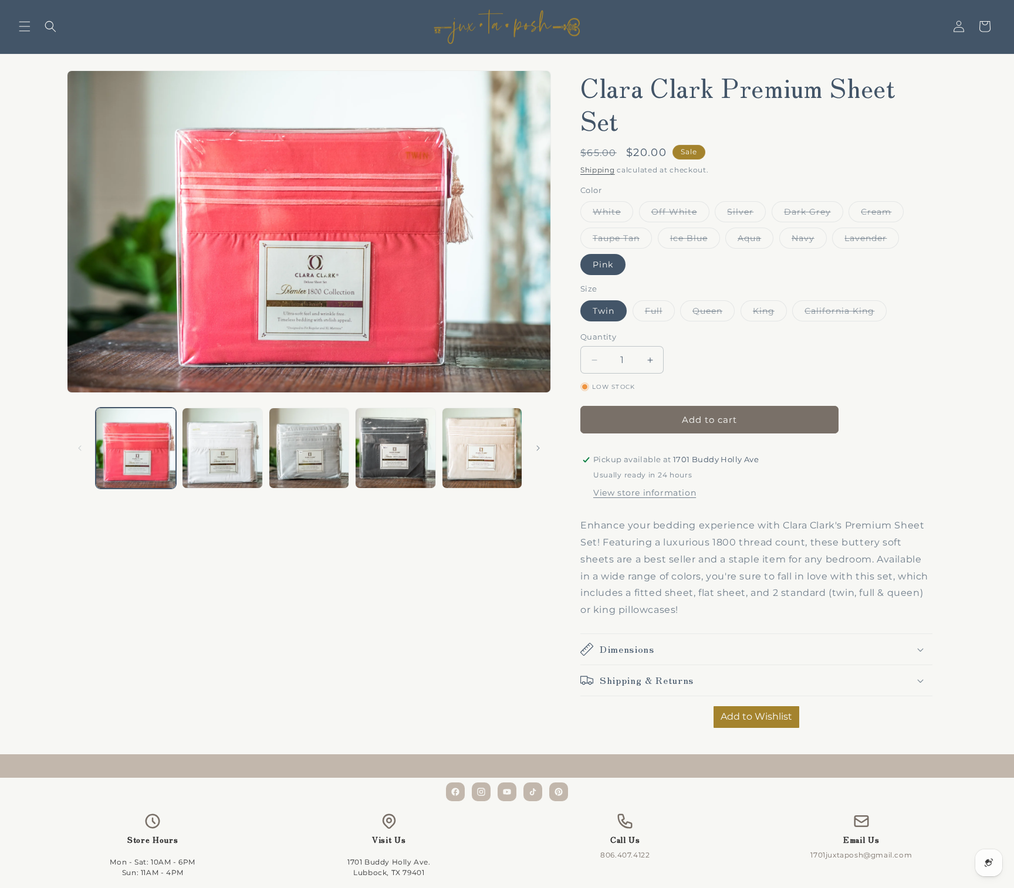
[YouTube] (507, 791)
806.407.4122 (625, 854)
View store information (644, 492)
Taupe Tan (622, 240)
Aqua (755, 240)
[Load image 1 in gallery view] (136, 448)
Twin (603, 311)
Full (660, 313)
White (613, 214)
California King (846, 313)
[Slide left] (80, 448)
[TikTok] (532, 791)
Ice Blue (695, 240)
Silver (746, 214)
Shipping (597, 169)
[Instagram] (481, 791)
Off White (680, 214)
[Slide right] (538, 448)
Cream (882, 214)
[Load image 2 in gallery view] (222, 448)
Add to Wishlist (756, 716)
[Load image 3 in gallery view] (309, 448)
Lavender (871, 240)
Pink (603, 264)
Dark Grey (813, 214)
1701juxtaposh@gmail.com (861, 854)
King (770, 313)
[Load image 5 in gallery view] (482, 448)
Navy (809, 240)
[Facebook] (455, 791)
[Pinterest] (558, 791)
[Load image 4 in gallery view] (395, 448)
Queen (713, 313)
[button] (25, 26)
